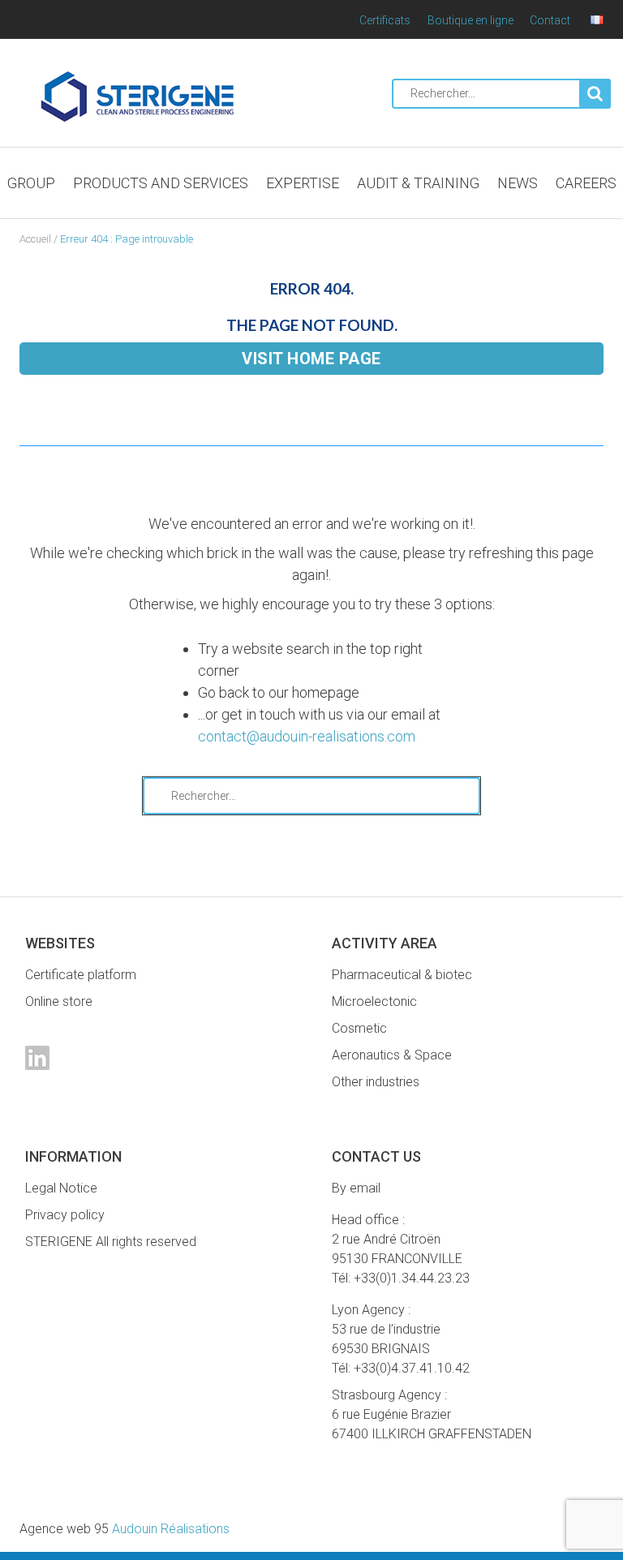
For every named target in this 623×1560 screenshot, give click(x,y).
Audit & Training (418, 182)
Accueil (35, 239)
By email (356, 1188)
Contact (550, 20)
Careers (586, 182)
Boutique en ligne (470, 20)
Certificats (384, 20)
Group (31, 182)
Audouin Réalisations (124, 1528)
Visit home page (311, 358)
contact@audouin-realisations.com (306, 736)
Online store (58, 1001)
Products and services (160, 182)
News (517, 182)
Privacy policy (65, 1215)
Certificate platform (80, 974)
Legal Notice (61, 1188)
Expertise (302, 182)
